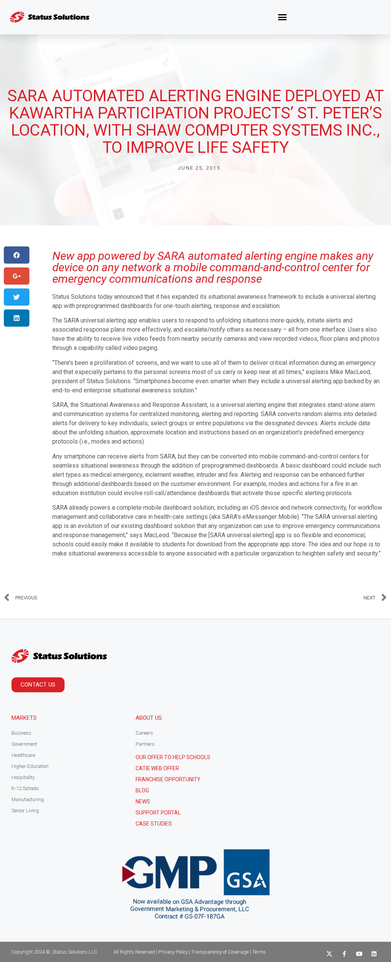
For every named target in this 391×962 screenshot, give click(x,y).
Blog (142, 790)
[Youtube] (359, 954)
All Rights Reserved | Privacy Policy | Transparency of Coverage (181, 952)
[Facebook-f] (344, 954)
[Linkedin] (374, 954)
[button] (282, 17)
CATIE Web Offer (157, 768)
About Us (149, 717)
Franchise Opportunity (168, 779)
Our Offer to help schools (173, 757)
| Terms (258, 952)
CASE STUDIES (154, 824)
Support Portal (158, 813)
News (143, 801)
